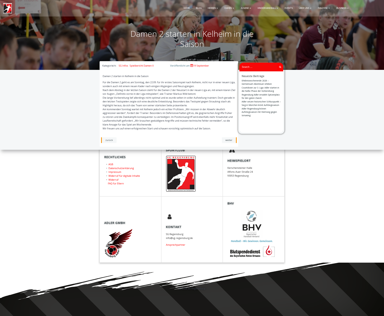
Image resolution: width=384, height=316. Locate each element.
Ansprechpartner (175, 244)
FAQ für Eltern (116, 183)
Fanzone (323, 8)
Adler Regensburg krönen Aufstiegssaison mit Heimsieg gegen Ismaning (259, 112)
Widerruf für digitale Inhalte (124, 175)
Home (187, 8)
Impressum (114, 172)
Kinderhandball (267, 8)
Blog (199, 8)
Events (289, 8)
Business (341, 8)
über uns (304, 8)
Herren (212, 8)
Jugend (245, 8)
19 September (201, 65)
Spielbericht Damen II (142, 65)
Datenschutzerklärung (121, 168)
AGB (110, 164)
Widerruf (113, 179)
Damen (228, 8)
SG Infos (123, 65)
